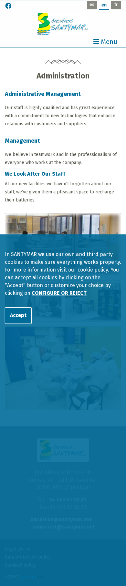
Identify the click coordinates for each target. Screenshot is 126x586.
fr (116, 4)
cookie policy (93, 270)
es (92, 4)
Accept (18, 315)
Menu (108, 42)
